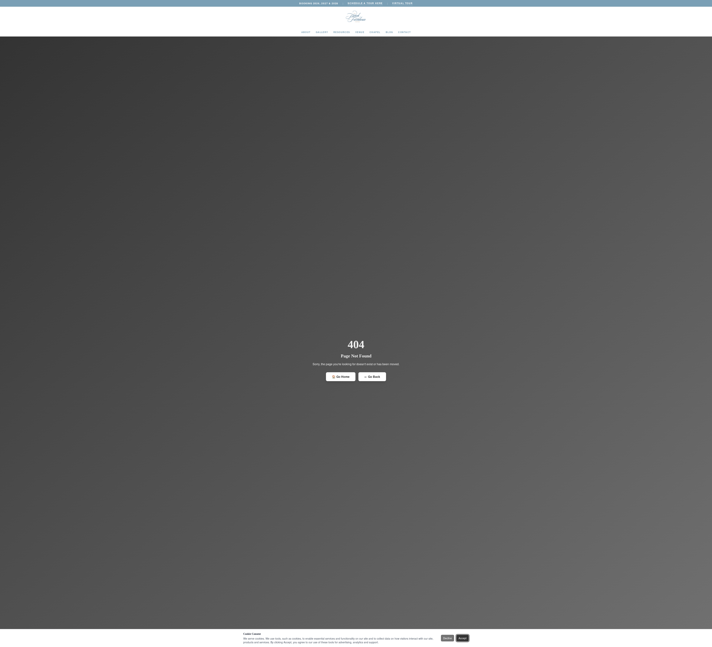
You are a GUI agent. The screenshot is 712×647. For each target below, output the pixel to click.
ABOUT (306, 32)
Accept (463, 638)
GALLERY (322, 32)
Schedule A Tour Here (365, 3)
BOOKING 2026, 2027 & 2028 (318, 3)
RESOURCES (341, 32)
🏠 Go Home (341, 376)
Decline (447, 638)
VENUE (359, 32)
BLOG (389, 32)
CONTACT (404, 32)
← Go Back (372, 376)
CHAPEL (375, 32)
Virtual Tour (402, 3)
